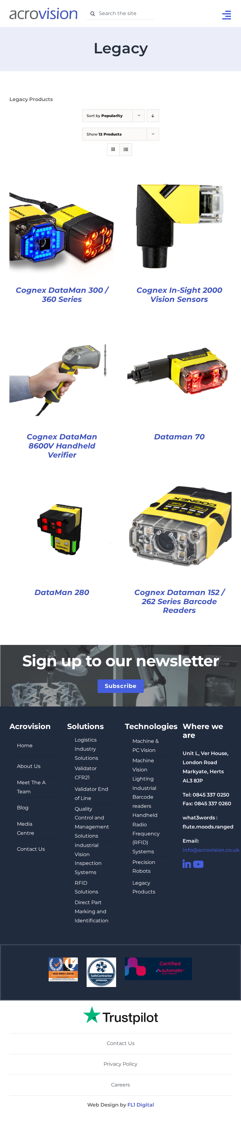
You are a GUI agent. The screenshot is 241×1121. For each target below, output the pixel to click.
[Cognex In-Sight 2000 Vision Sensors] (179, 179)
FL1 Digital (140, 1105)
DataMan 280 (62, 592)
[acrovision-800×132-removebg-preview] (43, 10)
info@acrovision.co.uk (211, 850)
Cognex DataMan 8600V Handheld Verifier (62, 445)
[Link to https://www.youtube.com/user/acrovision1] (194, 864)
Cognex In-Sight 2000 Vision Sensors (179, 295)
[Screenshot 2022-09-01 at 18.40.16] (120, 1003)
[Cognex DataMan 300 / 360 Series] (61, 179)
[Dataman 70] (179, 326)
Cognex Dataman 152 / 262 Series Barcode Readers (179, 601)
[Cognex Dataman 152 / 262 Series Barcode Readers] (179, 481)
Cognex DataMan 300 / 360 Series (62, 295)
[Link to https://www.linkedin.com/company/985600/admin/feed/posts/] (184, 864)
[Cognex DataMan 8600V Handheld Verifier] (61, 326)
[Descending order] (153, 115)
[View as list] (126, 149)
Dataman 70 (179, 436)
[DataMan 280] (61, 481)
